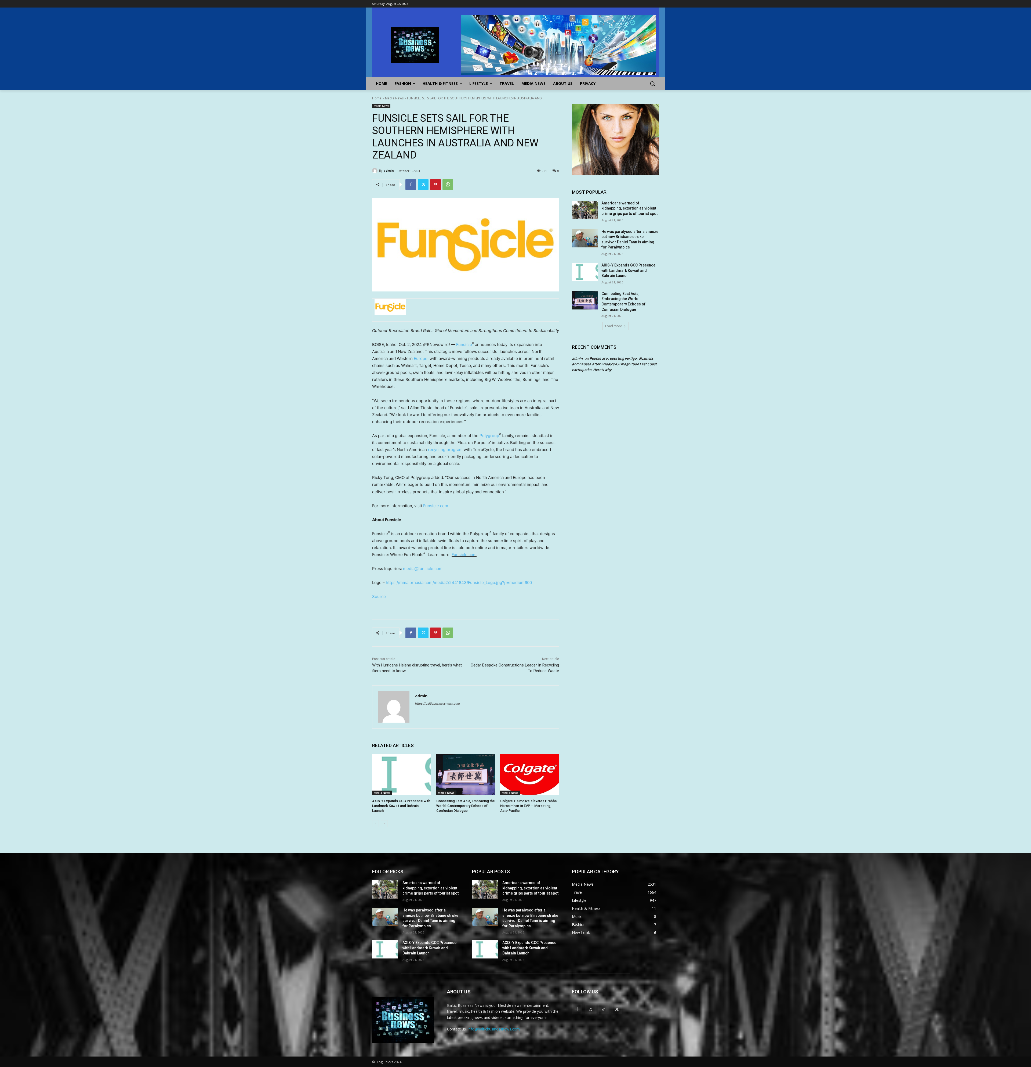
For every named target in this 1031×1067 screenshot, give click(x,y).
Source (379, 596)
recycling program (445, 449)
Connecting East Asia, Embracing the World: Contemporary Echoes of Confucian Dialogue (465, 806)
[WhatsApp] (447, 184)
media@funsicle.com (422, 568)
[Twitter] (423, 184)
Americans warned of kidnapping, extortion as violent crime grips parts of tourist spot (629, 208)
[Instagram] (590, 1009)
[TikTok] (603, 1009)
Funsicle (464, 344)
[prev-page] (375, 823)
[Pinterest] (435, 184)
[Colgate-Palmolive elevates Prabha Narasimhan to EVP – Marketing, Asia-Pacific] (529, 774)
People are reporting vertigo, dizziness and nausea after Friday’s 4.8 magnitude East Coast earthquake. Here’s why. (614, 364)
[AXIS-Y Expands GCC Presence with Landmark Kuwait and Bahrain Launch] (401, 774)
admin (388, 170)
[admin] (375, 170)
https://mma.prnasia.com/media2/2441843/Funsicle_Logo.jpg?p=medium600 (459, 582)
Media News (394, 98)
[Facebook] (410, 184)
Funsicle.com (435, 505)
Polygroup (489, 435)
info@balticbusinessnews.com (494, 1029)
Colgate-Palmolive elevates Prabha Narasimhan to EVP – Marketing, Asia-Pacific (528, 806)
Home (377, 98)
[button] (652, 83)
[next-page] (384, 823)
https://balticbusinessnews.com (437, 703)
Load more (613, 326)
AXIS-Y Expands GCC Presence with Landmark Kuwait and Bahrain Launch (401, 806)
